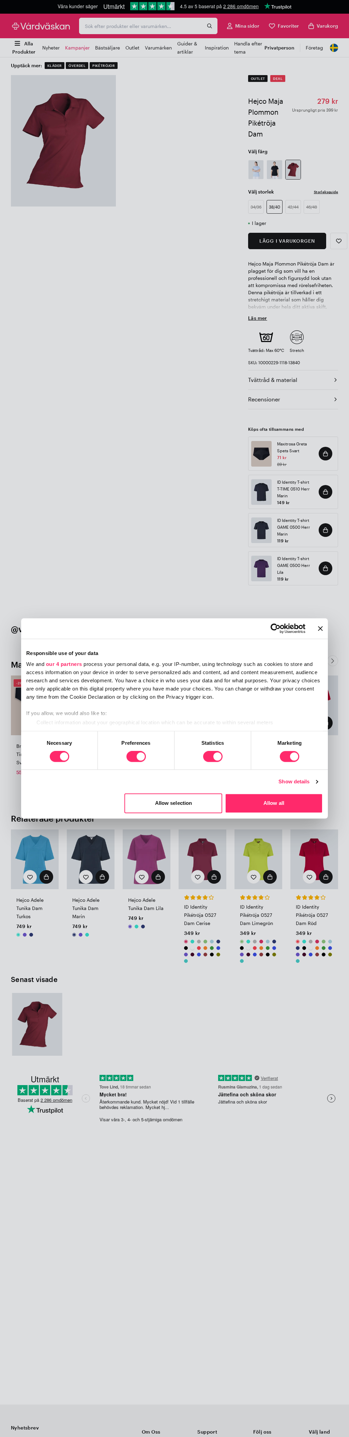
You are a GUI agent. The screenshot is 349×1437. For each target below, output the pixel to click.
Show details (293, 781)
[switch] (136, 757)
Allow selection (173, 803)
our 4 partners (64, 664)
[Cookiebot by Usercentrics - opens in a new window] (275, 628)
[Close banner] (320, 628)
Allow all (273, 803)
